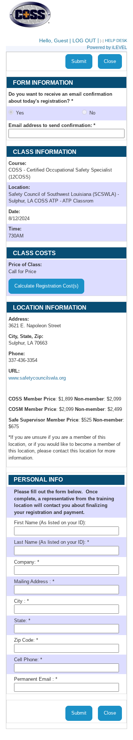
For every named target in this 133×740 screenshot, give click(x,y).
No (92, 113)
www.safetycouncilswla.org (37, 378)
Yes (23, 113)
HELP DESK (116, 40)
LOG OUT (84, 40)
